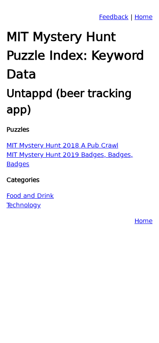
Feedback (113, 17)
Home (143, 17)
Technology (24, 206)
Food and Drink (30, 196)
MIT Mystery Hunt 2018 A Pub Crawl (62, 146)
